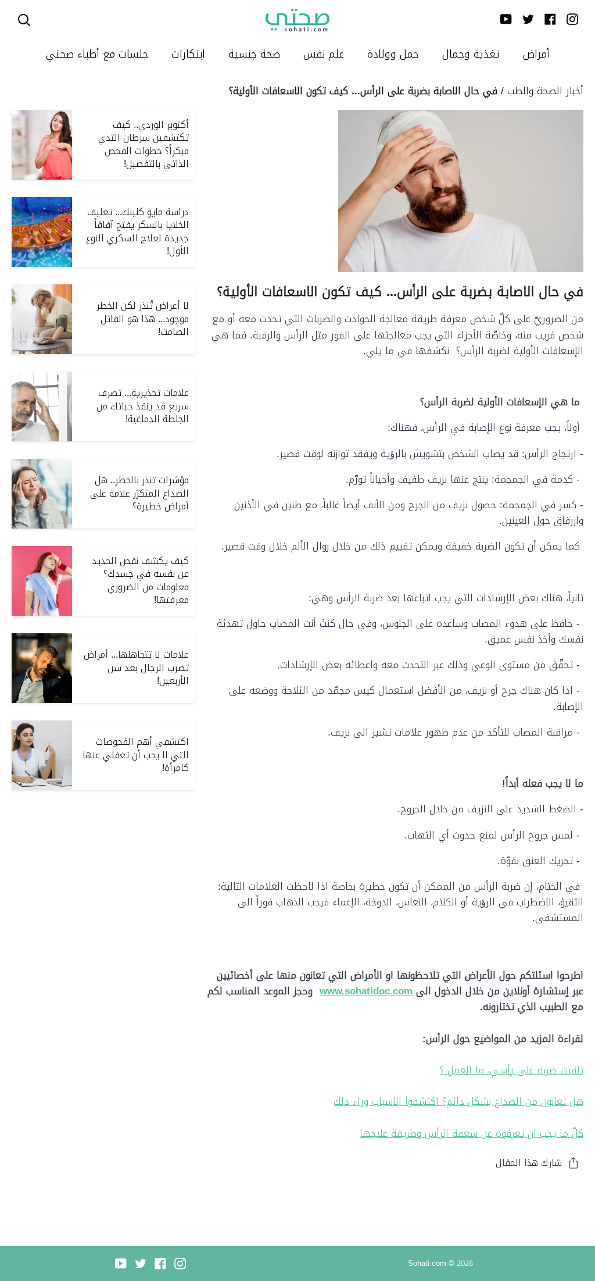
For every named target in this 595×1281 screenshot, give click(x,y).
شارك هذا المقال (529, 1163)
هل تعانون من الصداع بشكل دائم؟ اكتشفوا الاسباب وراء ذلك (458, 1101)
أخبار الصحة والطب (545, 90)
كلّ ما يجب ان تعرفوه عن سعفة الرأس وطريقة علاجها (471, 1133)
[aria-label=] (24, 20)
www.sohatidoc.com (366, 991)
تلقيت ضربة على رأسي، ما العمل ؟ (511, 1070)
